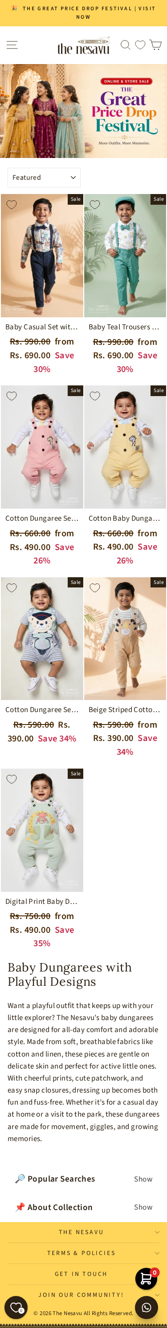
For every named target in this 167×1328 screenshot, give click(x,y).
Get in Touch (81, 1274)
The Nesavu (81, 1232)
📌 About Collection (83, 1207)
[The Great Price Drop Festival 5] (83, 111)
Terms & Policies (81, 1253)
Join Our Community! (81, 1295)
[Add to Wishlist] (11, 204)
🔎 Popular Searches (83, 1179)
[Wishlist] (140, 45)
